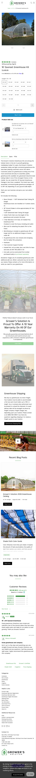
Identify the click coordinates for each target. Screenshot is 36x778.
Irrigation (4, 683)
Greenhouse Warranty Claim (8, 695)
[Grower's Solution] (18, 2)
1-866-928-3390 (6, 742)
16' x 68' (23, 90)
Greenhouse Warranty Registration (10, 693)
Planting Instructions (7, 719)
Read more (8, 504)
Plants (3, 681)
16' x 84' (17, 95)
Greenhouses (5, 680)
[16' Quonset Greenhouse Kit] (18, 29)
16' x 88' (23, 95)
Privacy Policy (5, 707)
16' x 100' (11, 99)
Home (9, 8)
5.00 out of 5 (22, 590)
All (13, 8)
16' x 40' (10, 86)
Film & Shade (5, 678)
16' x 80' (10, 95)
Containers (4, 676)
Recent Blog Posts (18, 457)
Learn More (18, 344)
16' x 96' (4, 99)
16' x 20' (10, 82)
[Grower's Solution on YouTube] (9, 727)
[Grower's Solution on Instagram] (7, 727)
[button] (6, 62)
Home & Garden (5, 685)
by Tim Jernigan (7, 499)
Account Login (5, 691)
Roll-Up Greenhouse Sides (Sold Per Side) (22, 139)
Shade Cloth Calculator (7, 723)
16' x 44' (17, 86)
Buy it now (18, 115)
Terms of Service (6, 705)
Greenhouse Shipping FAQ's (13, 423)
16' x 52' (29, 86)
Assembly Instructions (7, 721)
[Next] (23, 48)
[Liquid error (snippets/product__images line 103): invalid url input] (18, 29)
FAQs (15, 157)
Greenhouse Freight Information (9, 697)
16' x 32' (28, 82)
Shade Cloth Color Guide (12, 541)
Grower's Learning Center (8, 717)
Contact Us (4, 745)
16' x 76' (4, 95)
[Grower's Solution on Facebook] (4, 727)
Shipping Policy (5, 698)
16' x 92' (29, 95)
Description (4, 157)
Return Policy (5, 700)
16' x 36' (4, 86)
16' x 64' (17, 90)
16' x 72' (29, 90)
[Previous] (12, 48)
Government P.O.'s (6, 704)
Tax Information (5, 702)
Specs (11, 157)
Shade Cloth (6, 555)
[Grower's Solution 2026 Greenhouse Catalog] (18, 477)
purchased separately (22, 254)
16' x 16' (4, 82)
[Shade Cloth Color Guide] (18, 524)
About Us (4, 709)
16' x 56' (4, 90)
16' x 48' (23, 86)
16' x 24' (16, 82)
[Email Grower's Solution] (2, 727)
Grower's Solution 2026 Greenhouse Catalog (17, 495)
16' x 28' (22, 82)
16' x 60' (11, 90)
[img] (6, 614)
